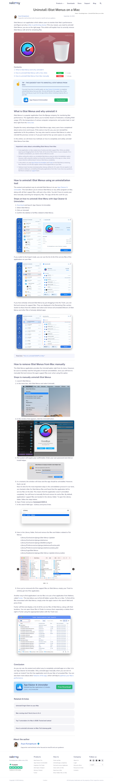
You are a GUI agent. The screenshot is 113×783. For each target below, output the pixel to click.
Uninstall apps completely (60, 763)
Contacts (76, 770)
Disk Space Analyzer (39, 767)
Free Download (61, 100)
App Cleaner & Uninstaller (52, 89)
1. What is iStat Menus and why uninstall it (29, 70)
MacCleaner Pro (38, 760)
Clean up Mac (57, 760)
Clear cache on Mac (58, 767)
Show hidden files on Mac (60, 772)
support (34, 170)
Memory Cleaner (38, 770)
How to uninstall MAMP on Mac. (34, 356)
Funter (51, 162)
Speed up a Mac (57, 770)
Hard (59, 76)
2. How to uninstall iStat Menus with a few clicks (30, 73)
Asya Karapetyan (23, 16)
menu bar (30, 123)
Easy (59, 73)
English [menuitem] (92, 765)
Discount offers (78, 765)
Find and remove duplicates (60, 765)
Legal (75, 763)
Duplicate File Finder (39, 765)
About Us (76, 760)
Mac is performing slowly (37, 25)
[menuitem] (96, 765)
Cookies (45, 780)
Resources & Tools (78, 767)
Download (20, 205)
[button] (101, 3)
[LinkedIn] (38, 744)
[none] (96, 765)
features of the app (40, 676)
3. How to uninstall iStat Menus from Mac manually (31, 76)
